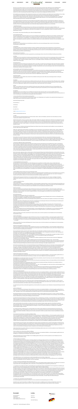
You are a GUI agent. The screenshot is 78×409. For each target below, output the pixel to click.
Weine (27, 2)
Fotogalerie (57, 2)
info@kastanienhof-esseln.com (20, 111)
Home (13, 2)
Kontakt (64, 2)
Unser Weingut (20, 2)
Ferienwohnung (48, 2)
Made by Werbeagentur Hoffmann (24, 404)
